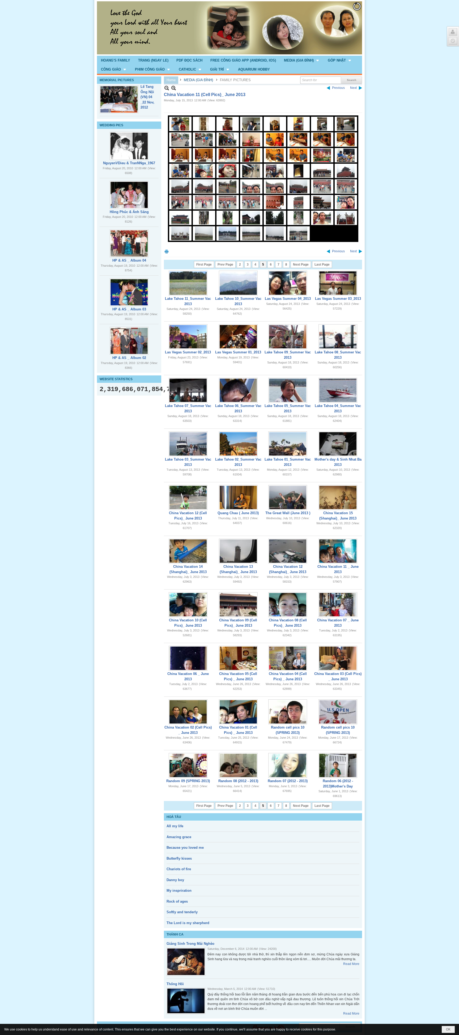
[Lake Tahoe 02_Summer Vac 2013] (238, 444)
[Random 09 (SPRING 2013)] (188, 765)
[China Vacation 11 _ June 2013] (337, 551)
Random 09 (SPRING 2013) (188, 781)
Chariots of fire (179, 869)
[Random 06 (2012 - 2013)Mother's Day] (337, 765)
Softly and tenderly (182, 912)
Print (166, 251)
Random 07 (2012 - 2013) (288, 781)
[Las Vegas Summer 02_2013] (188, 336)
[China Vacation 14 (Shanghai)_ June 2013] (188, 551)
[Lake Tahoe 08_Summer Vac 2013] (337, 336)
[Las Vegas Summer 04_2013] (287, 283)
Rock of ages (177, 901)
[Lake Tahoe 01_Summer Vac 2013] (287, 444)
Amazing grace (179, 837)
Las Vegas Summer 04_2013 (288, 299)
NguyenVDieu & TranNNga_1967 (129, 163)
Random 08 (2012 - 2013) (238, 781)
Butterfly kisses (179, 858)
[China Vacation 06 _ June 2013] (188, 658)
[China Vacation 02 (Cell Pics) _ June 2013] (188, 712)
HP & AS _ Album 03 (129, 309)
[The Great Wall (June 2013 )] (287, 497)
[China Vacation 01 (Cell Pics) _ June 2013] (238, 712)
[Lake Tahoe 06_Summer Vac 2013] (238, 390)
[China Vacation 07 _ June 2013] (337, 604)
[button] (302, 60)
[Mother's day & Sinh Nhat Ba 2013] (337, 444)
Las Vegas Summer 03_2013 (338, 299)
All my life (175, 826)
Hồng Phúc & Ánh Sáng (129, 212)
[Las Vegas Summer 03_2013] (337, 283)
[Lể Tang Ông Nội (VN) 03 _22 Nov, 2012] (119, 99)
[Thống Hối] (186, 1001)
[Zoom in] (166, 88)
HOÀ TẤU (174, 817)
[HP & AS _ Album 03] (129, 292)
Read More (351, 964)
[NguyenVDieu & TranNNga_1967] (129, 146)
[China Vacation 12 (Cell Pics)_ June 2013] (188, 497)
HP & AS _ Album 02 (129, 358)
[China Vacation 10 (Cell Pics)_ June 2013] (188, 604)
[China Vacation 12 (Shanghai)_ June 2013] (287, 551)
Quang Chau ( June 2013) (238, 513)
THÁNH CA (175, 934)
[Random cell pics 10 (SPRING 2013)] (287, 712)
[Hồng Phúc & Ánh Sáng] (129, 195)
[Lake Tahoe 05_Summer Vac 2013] (287, 390)
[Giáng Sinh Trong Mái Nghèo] (186, 962)
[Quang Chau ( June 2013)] (238, 497)
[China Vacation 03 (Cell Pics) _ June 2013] (337, 658)
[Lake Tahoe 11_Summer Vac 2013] (188, 283)
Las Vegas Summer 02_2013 (188, 352)
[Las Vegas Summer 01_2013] (238, 336)
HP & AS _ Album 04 (129, 260)
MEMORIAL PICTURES (117, 80)
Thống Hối (175, 984)
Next (353, 88)
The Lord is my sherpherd (188, 923)
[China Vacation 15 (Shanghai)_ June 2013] (337, 497)
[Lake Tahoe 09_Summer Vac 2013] (287, 336)
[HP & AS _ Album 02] (129, 341)
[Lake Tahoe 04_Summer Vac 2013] (337, 390)
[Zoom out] (173, 88)
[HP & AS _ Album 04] (129, 243)
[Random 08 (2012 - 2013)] (238, 765)
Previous (338, 88)
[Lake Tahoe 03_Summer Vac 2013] (188, 444)
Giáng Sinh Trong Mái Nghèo (190, 944)
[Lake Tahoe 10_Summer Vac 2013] (238, 283)
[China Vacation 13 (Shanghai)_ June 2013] (238, 551)
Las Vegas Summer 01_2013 (238, 352)
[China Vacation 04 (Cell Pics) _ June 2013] (287, 658)
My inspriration (179, 891)
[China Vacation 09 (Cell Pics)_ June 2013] (238, 604)
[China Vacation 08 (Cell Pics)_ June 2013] (287, 604)
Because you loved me (185, 848)
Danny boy (175, 880)
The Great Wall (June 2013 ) (287, 513)
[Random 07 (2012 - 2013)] (287, 765)
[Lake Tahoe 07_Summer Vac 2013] (188, 390)
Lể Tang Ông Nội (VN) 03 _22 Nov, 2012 (147, 97)
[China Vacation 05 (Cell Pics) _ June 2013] (238, 658)
